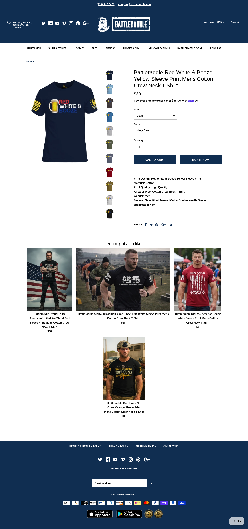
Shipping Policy (146, 446)
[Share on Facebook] (146, 224)
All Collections (159, 48)
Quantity (138, 140)
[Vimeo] (64, 23)
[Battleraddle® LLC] (124, 12)
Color (137, 124)
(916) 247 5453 (106, 4)
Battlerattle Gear (190, 48)
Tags (30, 61)
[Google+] (86, 23)
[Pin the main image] (156, 224)
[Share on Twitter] (151, 224)
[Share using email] (170, 224)
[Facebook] (50, 23)
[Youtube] (57, 23)
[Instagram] (71, 23)
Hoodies (79, 48)
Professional (132, 48)
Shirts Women (57, 48)
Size (136, 109)
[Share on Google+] (163, 224)
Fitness (110, 48)
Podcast (215, 48)
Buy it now (201, 159)
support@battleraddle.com (134, 4)
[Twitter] (44, 23)
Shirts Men (34, 48)
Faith (95, 48)
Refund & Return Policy (85, 446)
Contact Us (171, 446)
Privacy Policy (118, 446)
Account (209, 22)
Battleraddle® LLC (127, 494)
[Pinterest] (78, 23)
